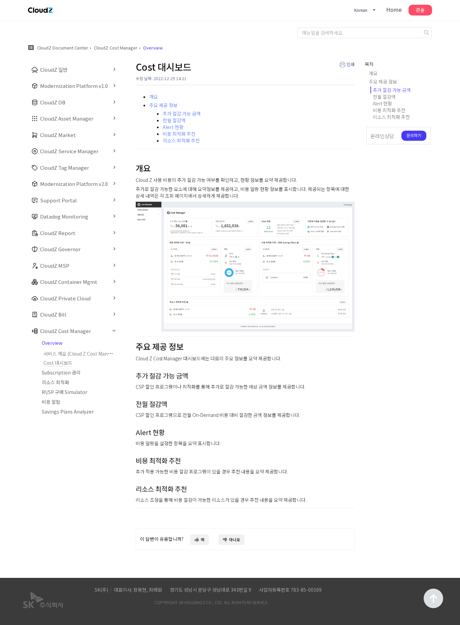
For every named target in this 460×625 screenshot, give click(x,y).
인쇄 (351, 64)
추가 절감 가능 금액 (182, 113)
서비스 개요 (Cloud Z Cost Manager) (81, 353)
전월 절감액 (174, 120)
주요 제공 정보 (163, 105)
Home (394, 9)
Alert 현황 (173, 127)
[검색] (427, 33)
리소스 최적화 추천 (181, 140)
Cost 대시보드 (57, 362)
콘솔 (420, 9)
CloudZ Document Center (62, 47)
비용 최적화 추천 (179, 133)
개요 (153, 96)
